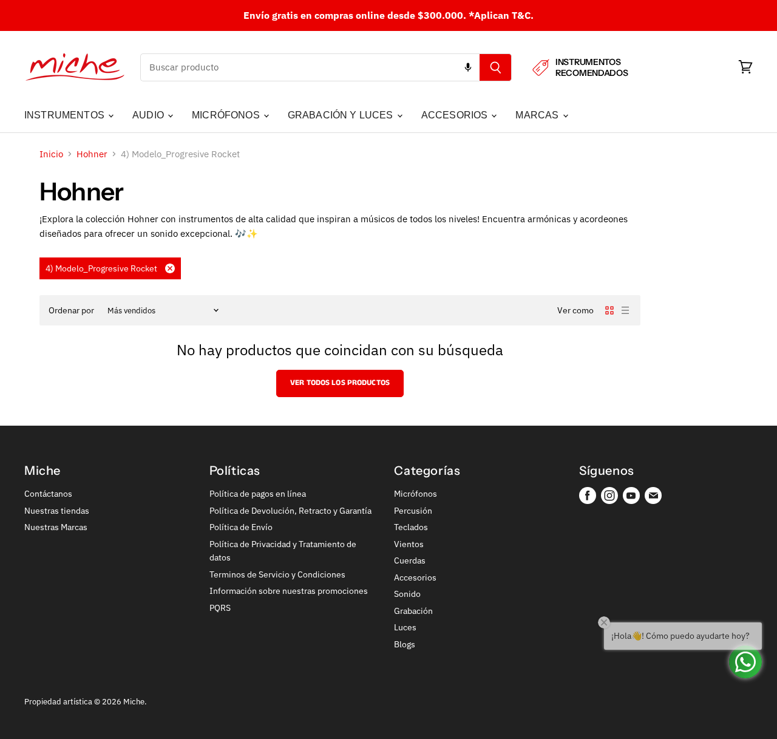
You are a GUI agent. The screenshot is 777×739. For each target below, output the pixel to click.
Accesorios (415, 577)
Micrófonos (415, 493)
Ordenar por (71, 310)
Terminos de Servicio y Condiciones (277, 574)
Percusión (413, 510)
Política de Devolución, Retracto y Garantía (290, 510)
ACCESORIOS (455, 115)
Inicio (51, 154)
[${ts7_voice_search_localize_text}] (468, 67)
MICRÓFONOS (227, 115)
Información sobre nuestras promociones (288, 590)
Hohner (91, 154)
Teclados (411, 527)
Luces (405, 627)
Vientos (409, 544)
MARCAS (538, 115)
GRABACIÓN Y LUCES (342, 115)
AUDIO (149, 115)
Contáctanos (48, 493)
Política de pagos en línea (257, 493)
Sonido (407, 593)
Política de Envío (241, 527)
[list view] (625, 310)
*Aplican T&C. (501, 15)
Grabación (413, 610)
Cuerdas (410, 560)
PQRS (220, 607)
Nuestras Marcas (55, 527)
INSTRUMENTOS (65, 115)
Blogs (404, 644)
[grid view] (609, 310)
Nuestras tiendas (56, 510)
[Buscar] (496, 67)
